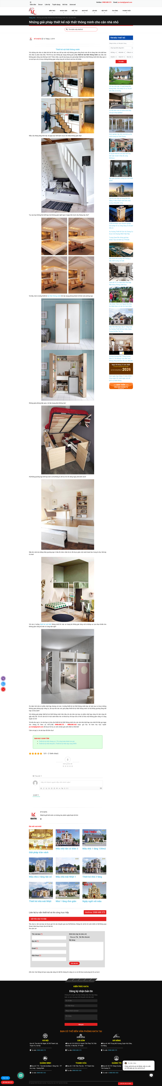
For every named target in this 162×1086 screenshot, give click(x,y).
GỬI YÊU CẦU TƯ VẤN (125, 1083)
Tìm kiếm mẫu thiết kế (76, 29)
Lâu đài (94, 10)
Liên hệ (47, 4)
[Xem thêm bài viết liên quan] (121, 386)
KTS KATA (37, 39)
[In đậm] (41, 788)
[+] (67, 788)
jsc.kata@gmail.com (125, 2)
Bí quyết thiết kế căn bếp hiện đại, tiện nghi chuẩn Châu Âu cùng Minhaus (120, 156)
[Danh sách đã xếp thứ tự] (51, 788)
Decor (40, 4)
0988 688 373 (106, 2)
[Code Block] (59, 788)
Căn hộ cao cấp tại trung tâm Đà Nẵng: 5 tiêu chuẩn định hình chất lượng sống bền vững (119, 200)
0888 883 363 (41, 1073)
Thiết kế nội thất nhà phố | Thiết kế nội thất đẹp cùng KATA (57, 744)
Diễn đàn (33, 4)
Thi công (115, 10)
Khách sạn (63, 10)
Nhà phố (85, 10)
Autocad (73, 4)
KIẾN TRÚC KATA (81, 986)
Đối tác (65, 4)
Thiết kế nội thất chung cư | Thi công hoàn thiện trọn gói (57, 741)
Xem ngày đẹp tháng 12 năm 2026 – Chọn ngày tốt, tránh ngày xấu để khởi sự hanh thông (121, 378)
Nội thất (104, 10)
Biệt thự (74, 10)
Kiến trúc (52, 10)
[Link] (62, 788)
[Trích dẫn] (57, 788)
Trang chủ (32, 18)
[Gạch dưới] (46, 788)
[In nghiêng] (43, 788)
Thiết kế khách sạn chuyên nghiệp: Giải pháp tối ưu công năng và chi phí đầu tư (121, 226)
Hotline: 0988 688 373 (95, 912)
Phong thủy (127, 10)
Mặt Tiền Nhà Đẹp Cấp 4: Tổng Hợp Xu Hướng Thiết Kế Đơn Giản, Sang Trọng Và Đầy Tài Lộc (120, 329)
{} (64, 788)
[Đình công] (49, 788)
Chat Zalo (5, 1078)
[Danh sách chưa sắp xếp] (54, 788)
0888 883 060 (76, 1070)
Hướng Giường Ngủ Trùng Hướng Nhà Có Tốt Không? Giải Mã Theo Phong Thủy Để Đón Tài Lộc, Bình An (121, 358)
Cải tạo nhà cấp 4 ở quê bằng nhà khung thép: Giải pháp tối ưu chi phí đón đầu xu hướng (120, 88)
